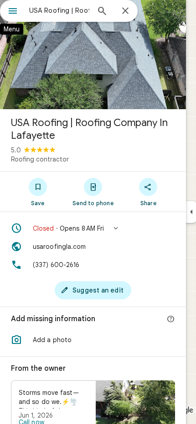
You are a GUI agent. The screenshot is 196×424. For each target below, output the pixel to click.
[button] (93, 228)
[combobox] (59, 10)
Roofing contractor (40, 159)
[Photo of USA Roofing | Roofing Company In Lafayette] (93, 54)
